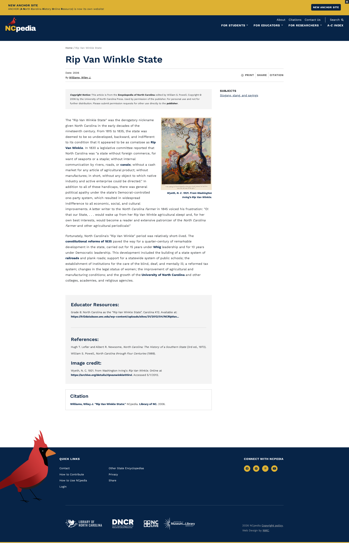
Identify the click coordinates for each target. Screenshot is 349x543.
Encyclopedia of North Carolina (136, 94)
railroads (72, 258)
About (281, 19)
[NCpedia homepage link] (20, 24)
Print (249, 75)
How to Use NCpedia (73, 480)
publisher (172, 103)
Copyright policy (272, 525)
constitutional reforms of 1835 (88, 241)
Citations (295, 19)
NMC (266, 530)
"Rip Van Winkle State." (110, 404)
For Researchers (303, 25)
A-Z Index (335, 25)
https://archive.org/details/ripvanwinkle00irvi (101, 375)
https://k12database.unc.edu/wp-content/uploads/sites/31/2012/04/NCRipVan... (125, 316)
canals (125, 164)
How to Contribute (71, 474)
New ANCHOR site (326, 7)
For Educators (267, 25)
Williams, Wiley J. (80, 77)
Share (262, 75)
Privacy (113, 474)
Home (69, 47)
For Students (233, 25)
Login (63, 486)
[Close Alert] (347, 2)
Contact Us (312, 19)
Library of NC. (148, 404)
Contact (64, 468)
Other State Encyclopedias (126, 468)
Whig (157, 247)
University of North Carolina (163, 275)
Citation (277, 75)
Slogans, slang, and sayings (239, 95)
